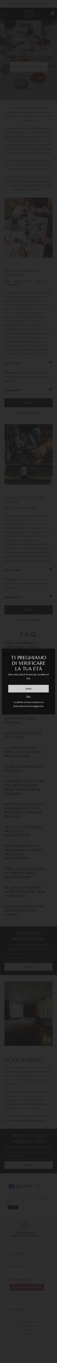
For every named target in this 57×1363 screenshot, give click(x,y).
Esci (28, 696)
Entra (28, 688)
